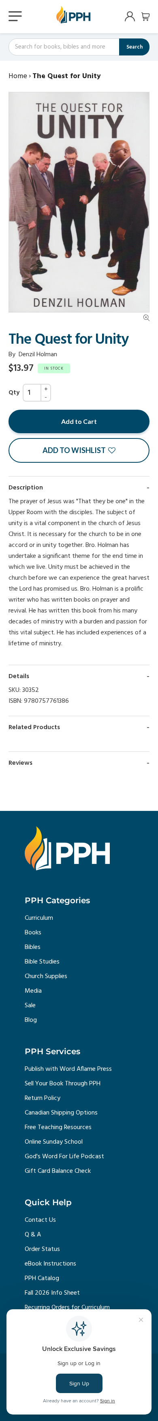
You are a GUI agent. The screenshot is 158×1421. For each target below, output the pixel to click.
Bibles (33, 947)
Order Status (42, 1249)
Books (33, 932)
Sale (30, 1005)
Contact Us (40, 1220)
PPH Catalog (42, 1278)
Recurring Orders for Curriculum (67, 1307)
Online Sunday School (54, 1142)
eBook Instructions (50, 1264)
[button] (79, 450)
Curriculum (39, 918)
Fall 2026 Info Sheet (52, 1293)
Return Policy (42, 1098)
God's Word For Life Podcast (64, 1156)
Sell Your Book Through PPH (62, 1084)
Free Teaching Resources (58, 1127)
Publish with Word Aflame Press (68, 1069)
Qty (14, 393)
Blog (31, 1020)
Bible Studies (42, 962)
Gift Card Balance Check (58, 1171)
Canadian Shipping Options (61, 1113)
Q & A (33, 1235)
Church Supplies (46, 976)
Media (33, 991)
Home (18, 76)
